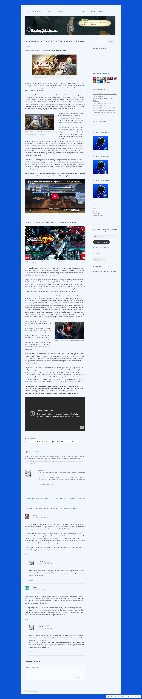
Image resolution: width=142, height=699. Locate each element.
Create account (97, 209)
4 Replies (27, 46)
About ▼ (102, 11)
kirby (31, 461)
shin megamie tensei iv (55, 461)
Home (26, 11)
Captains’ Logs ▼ (37, 11)
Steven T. (36, 587)
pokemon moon (38, 461)
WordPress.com (97, 218)
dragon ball (60, 459)
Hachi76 (33, 463)
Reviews (49, 11)
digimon (54, 459)
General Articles (44, 456)
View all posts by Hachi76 (45, 484)
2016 (60, 456)
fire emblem (72, 459)
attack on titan (75, 456)
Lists (73, 11)
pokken (45, 461)
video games (66, 461)
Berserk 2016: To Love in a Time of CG (38, 499)
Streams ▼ (92, 11)
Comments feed (98, 216)
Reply (26, 554)
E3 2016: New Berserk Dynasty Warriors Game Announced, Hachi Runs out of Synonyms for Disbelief (104, 112)
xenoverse (73, 461)
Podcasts (81, 11)
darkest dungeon (46, 459)
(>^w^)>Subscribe (98, 225)
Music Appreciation (61, 11)
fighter (66, 459)
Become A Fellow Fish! (101, 242)
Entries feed (96, 213)
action (64, 456)
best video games (35, 459)
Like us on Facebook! (99, 121)
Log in (95, 211)
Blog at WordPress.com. (31, 691)
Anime (68, 456)
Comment (78, 677)
